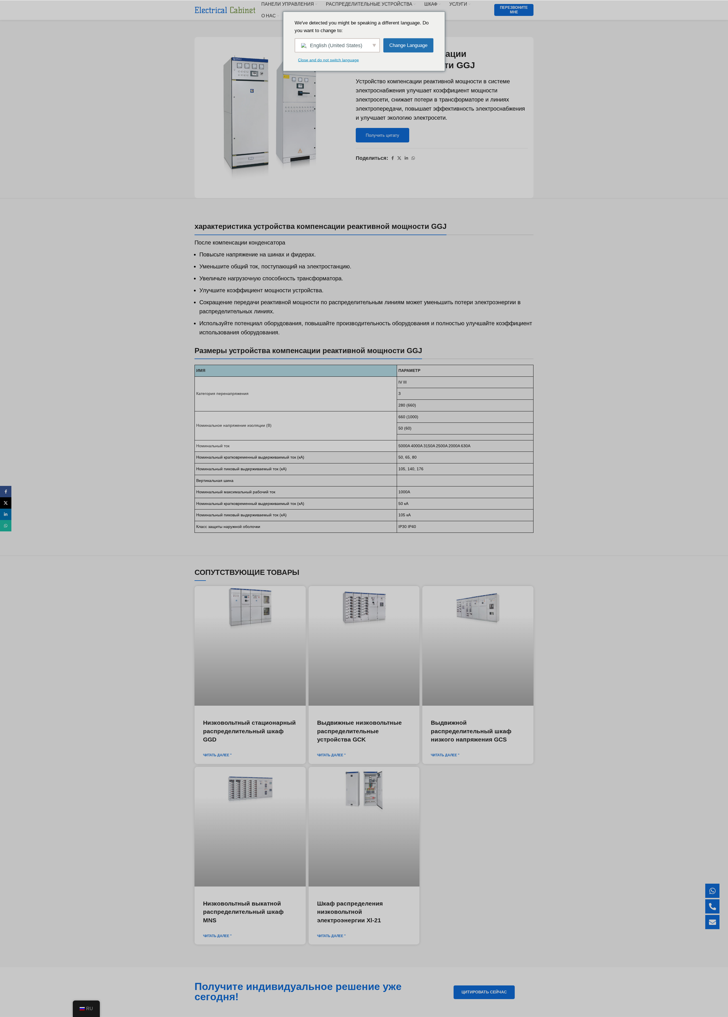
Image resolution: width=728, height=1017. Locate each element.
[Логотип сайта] (225, 10)
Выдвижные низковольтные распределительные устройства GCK (359, 731)
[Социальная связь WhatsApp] (413, 158)
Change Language (408, 45)
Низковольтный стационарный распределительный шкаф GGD (249, 731)
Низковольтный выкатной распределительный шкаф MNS (243, 911)
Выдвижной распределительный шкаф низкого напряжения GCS (471, 731)
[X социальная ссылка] (399, 158)
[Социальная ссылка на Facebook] (393, 158)
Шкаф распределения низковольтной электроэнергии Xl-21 (350, 911)
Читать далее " (217, 755)
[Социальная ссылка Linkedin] (406, 158)
